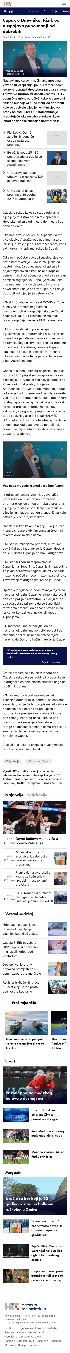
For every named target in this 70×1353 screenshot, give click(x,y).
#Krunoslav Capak (39, 761)
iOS (58, 775)
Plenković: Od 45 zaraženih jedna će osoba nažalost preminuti (20, 138)
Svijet (54, 11)
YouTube (57, 783)
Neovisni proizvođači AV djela (23, 1336)
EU (44, 11)
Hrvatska (33, 11)
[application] (35, 459)
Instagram (33, 783)
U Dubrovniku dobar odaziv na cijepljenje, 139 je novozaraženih (25, 177)
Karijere (39, 1328)
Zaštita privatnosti (16, 1340)
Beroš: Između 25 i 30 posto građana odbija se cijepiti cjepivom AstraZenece (24, 158)
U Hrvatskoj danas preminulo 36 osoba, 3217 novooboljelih (21, 195)
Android (8, 779)
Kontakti (56, 1340)
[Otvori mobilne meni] (64, 3)
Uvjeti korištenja (39, 1340)
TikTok (45, 783)
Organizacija (25, 1328)
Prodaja (9, 1332)
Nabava (21, 1332)
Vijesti (9, 11)
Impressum (35, 1345)
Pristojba (52, 1328)
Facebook (9, 783)
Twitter (20, 783)
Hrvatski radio (36, 1332)
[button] (35, 459)
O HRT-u (10, 1328)
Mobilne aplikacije (15, 1345)
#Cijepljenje (12, 761)
